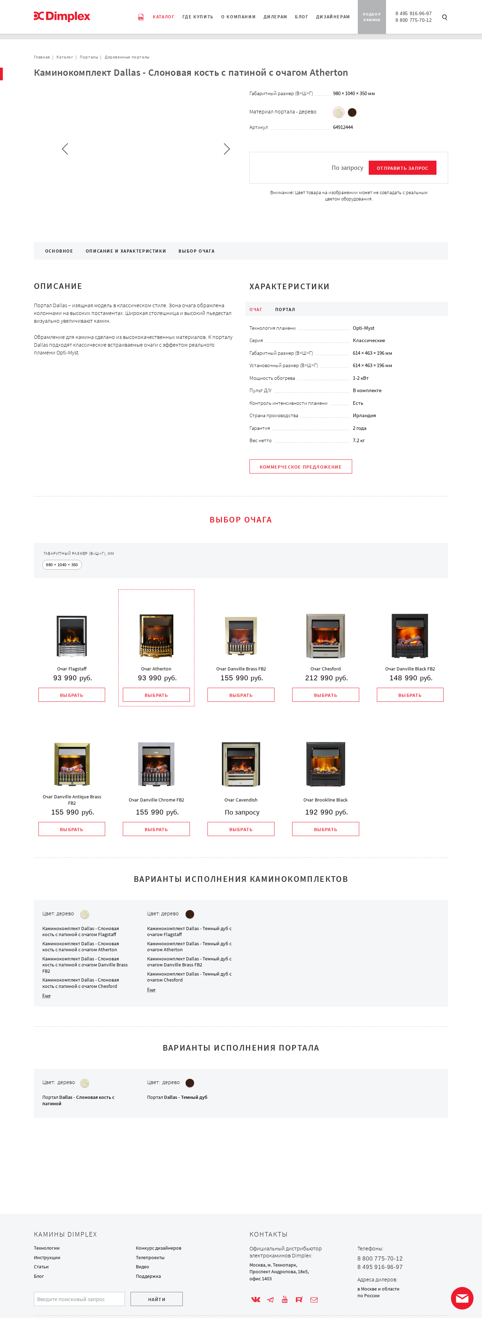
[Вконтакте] (255, 1299)
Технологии (47, 1248)
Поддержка (148, 1276)
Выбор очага (197, 251)
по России (368, 1295)
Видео (142, 1266)
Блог (39, 1276)
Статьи (41, 1266)
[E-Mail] (314, 1299)
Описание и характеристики (126, 251)
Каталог (64, 57)
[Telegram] (270, 1299)
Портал (177, 1097)
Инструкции (47, 1257)
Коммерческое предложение (301, 467)
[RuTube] (299, 1299)
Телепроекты (150, 1257)
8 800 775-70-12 (414, 20)
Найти (156, 1299)
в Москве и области (378, 1289)
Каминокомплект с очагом (80, 931)
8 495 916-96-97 (414, 13)
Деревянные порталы (127, 57)
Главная (42, 57)
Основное (59, 251)
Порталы (89, 57)
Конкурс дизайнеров (158, 1248)
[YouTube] (284, 1299)
